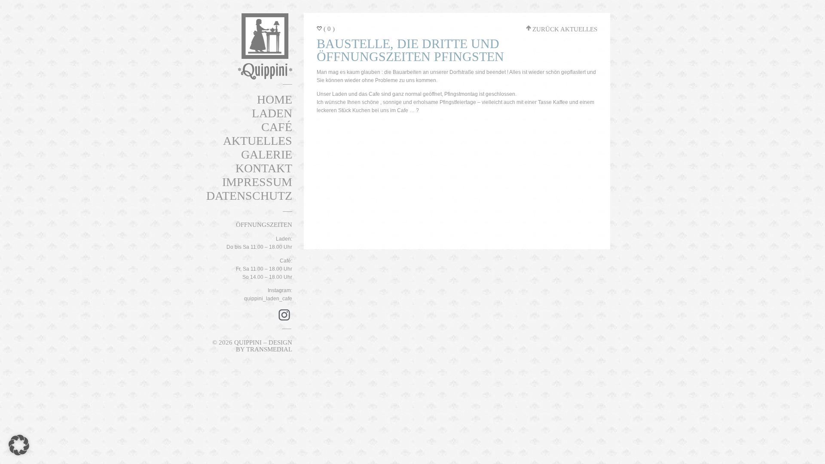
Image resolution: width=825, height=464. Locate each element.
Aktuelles (257, 140)
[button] (19, 445)
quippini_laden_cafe (268, 299)
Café (276, 127)
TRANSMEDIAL (269, 349)
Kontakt (263, 168)
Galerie (266, 154)
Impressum (257, 182)
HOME (274, 99)
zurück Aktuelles (564, 29)
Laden (272, 113)
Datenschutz (249, 195)
